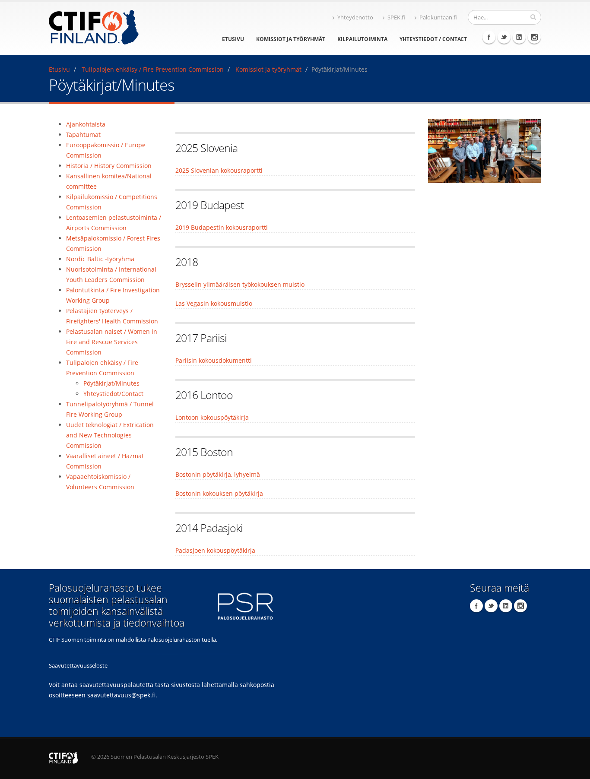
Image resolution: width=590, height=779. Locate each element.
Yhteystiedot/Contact (113, 394)
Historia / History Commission (109, 166)
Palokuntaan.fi (438, 17)
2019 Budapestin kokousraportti (221, 227)
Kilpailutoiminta (362, 39)
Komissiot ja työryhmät (290, 39)
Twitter (504, 37)
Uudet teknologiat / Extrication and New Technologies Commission (110, 435)
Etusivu (233, 39)
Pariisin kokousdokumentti (213, 360)
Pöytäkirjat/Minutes (111, 383)
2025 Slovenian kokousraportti (219, 170)
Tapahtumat (83, 134)
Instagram (534, 37)
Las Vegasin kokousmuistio (213, 303)
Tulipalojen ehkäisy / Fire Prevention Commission (153, 69)
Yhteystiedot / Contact (433, 39)
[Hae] (533, 17)
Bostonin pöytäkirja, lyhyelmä (217, 474)
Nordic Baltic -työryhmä (100, 259)
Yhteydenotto (355, 17)
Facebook (488, 37)
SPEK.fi (396, 17)
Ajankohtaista (85, 124)
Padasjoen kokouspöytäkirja (215, 550)
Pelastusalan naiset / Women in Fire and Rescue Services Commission (111, 341)
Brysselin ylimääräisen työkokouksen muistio (240, 284)
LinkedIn (519, 37)
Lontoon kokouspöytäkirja (212, 417)
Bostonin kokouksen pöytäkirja (219, 493)
